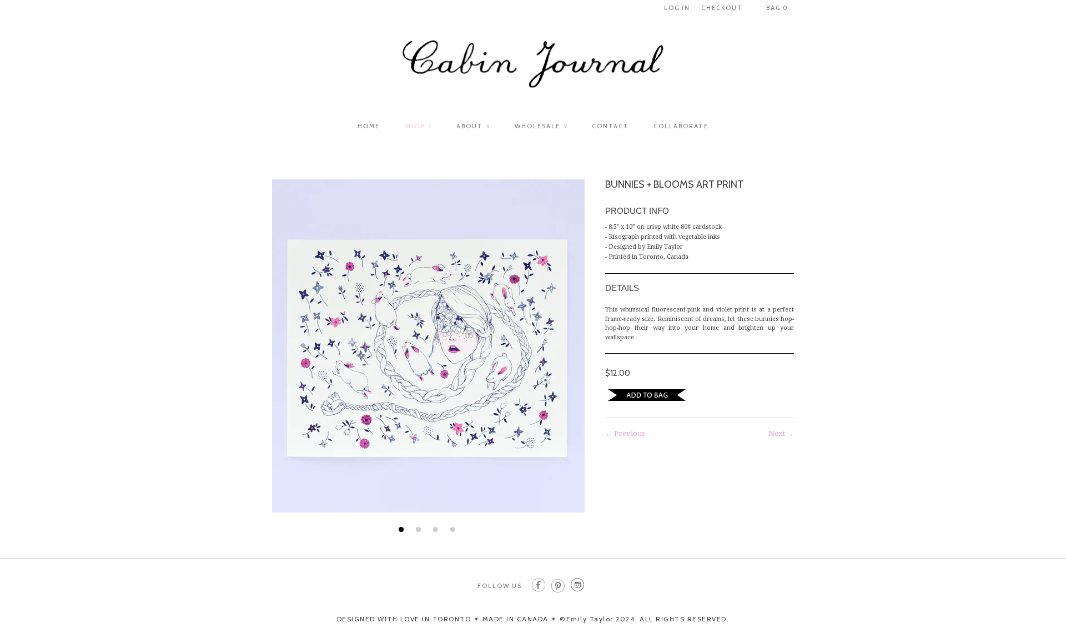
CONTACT (610, 126)
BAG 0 (777, 8)
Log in (677, 8)
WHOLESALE (541, 126)
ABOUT (473, 126)
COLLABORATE (680, 126)
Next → (781, 433)
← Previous (625, 433)
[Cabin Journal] (533, 70)
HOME (369, 126)
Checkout (722, 8)
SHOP (418, 126)
